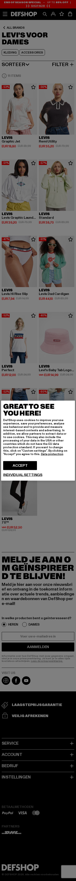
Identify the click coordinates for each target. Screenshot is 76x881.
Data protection (52, 454)
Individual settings (22, 474)
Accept (20, 465)
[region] (38, 440)
